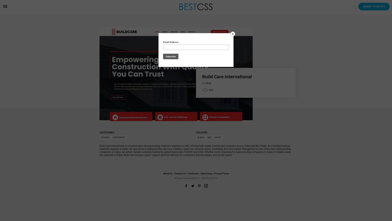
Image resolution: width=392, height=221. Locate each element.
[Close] (232, 34)
